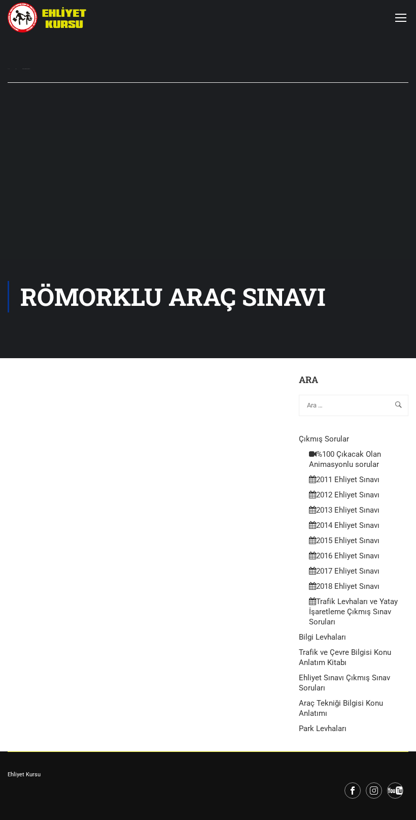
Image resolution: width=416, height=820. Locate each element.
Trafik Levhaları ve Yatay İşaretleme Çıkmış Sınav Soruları (353, 611)
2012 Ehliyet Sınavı (347, 494)
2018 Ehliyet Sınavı (347, 586)
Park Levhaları (322, 728)
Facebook (352, 790)
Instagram (374, 790)
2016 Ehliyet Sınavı (347, 555)
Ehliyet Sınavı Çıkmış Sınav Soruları (344, 682)
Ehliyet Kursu (24, 774)
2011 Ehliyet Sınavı (347, 479)
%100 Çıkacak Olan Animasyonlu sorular (345, 459)
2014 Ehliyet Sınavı (347, 525)
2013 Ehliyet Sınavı (347, 510)
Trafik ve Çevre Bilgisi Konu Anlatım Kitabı (345, 657)
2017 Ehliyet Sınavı (347, 571)
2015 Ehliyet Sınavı (347, 540)
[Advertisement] (208, 205)
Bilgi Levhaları (322, 637)
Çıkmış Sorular (324, 439)
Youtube (395, 790)
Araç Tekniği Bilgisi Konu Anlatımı (341, 708)
